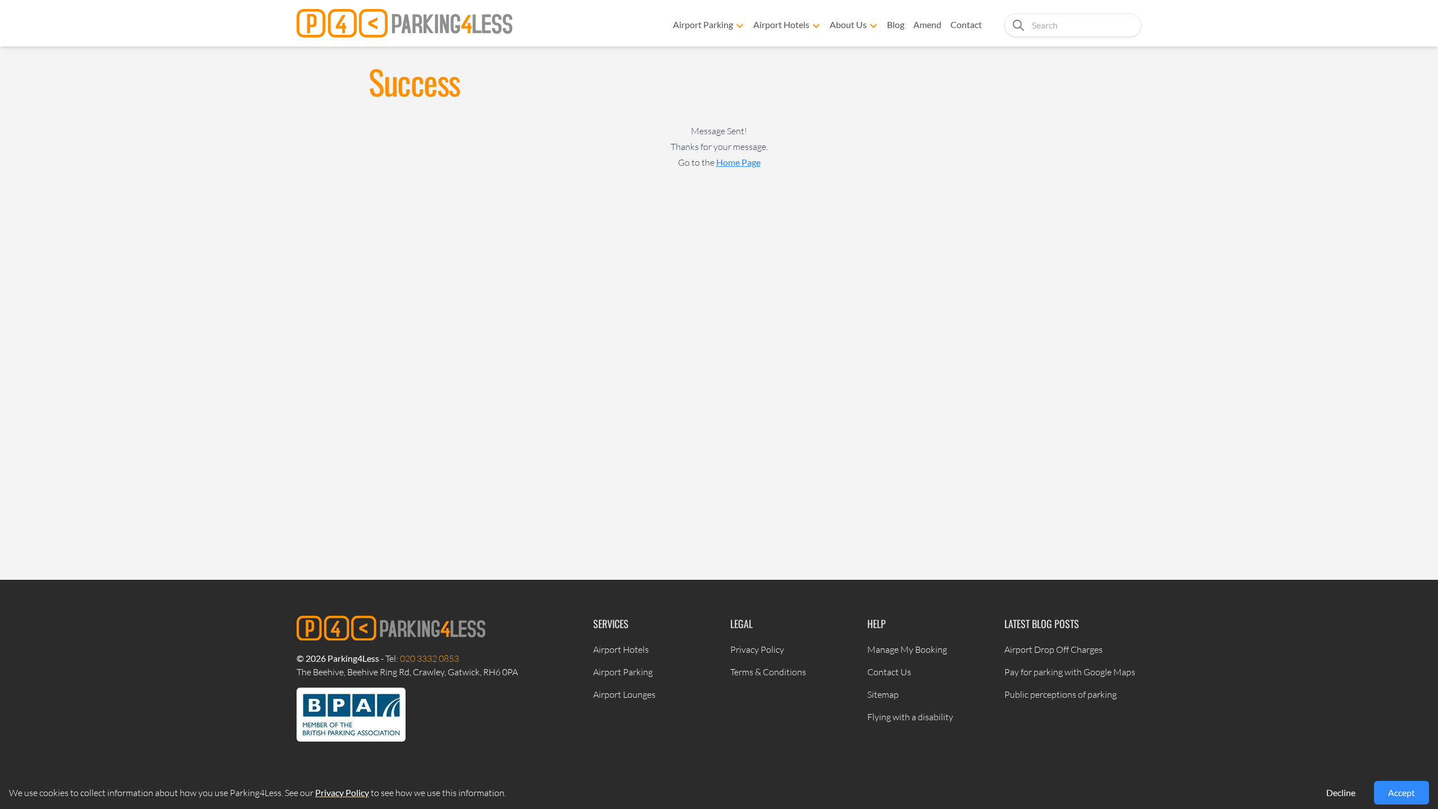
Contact (966, 24)
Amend (927, 24)
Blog (895, 24)
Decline (1340, 792)
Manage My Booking (907, 649)
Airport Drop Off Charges (1053, 649)
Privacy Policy (757, 649)
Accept (1401, 792)
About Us (848, 24)
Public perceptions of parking (1060, 694)
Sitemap (883, 694)
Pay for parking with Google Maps (1069, 672)
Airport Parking (703, 24)
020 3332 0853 (429, 658)
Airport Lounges (624, 694)
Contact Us (889, 672)
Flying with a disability (910, 716)
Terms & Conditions (768, 672)
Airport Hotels (781, 24)
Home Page (738, 162)
